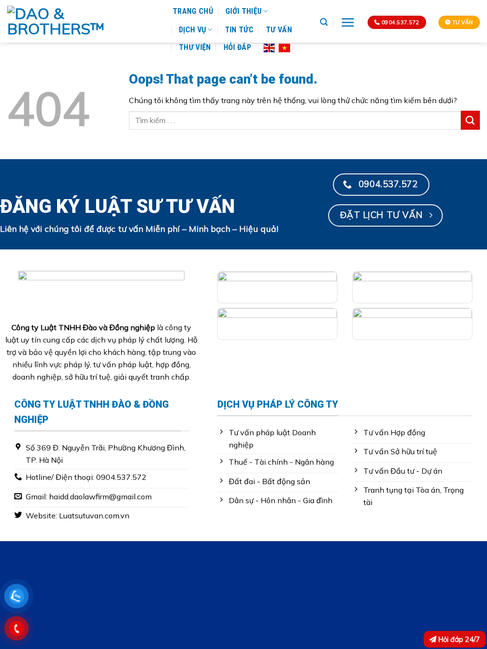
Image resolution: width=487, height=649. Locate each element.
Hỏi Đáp (237, 47)
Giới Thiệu (243, 11)
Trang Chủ (193, 11)
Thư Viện (195, 47)
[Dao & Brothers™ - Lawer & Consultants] (82, 21)
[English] (269, 47)
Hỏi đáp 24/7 (458, 639)
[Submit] (470, 120)
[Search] (324, 22)
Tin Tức (239, 29)
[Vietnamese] (284, 47)
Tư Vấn (279, 29)
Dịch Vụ (192, 29)
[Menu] (348, 22)
